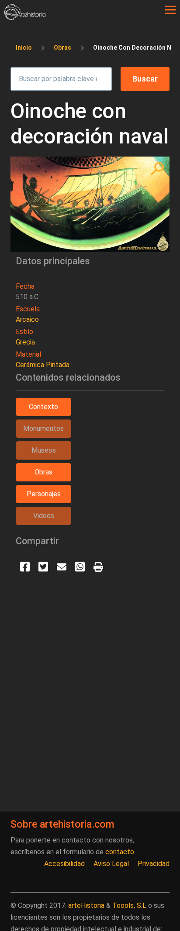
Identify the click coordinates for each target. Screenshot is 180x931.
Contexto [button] (43, 406)
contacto (119, 852)
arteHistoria (86, 905)
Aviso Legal (111, 863)
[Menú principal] (170, 10)
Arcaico (27, 319)
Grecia (25, 342)
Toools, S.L (129, 905)
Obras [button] (43, 472)
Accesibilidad (64, 863)
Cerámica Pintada (42, 365)
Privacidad (154, 863)
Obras (62, 47)
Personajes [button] (44, 494)
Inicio (24, 47)
